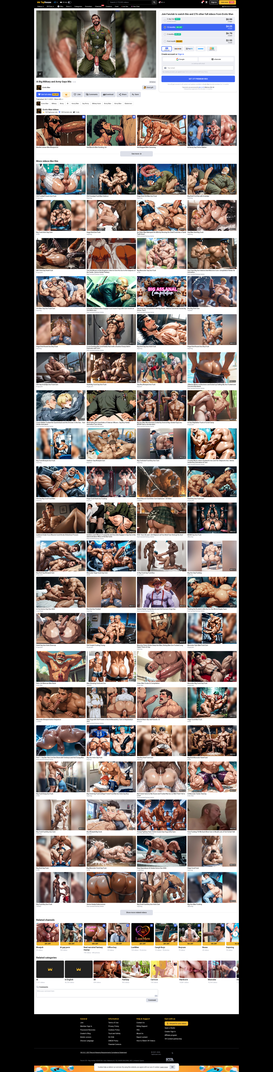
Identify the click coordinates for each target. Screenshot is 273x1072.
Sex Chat (136, 6)
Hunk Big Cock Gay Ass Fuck (96, 384)
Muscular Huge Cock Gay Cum (97, 573)
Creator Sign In (170, 1032)
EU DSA (111, 1037)
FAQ (138, 1030)
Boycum (139, 386)
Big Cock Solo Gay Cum (44, 232)
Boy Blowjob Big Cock (94, 832)
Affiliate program (171, 1035)
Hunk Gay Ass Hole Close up (46, 645)
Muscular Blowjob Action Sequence (48, 719)
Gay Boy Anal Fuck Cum (145, 757)
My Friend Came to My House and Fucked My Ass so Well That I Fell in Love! (161, 794)
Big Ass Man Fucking (194, 904)
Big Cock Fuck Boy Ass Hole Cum (148, 904)
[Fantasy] (136, 969)
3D (95, 979)
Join (81, 1023)
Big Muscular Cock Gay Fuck (96, 868)
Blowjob (139, 721)
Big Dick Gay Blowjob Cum (45, 573)
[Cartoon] (164, 969)
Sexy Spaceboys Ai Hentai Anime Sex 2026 (151, 868)
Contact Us (140, 1023)
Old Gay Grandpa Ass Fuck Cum (47, 384)
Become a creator (230, 6)
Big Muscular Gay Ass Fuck (146, 270)
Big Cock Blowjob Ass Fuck (45, 460)
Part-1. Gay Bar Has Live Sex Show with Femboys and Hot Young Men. (60, 757)
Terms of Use (113, 1023)
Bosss (205, 947)
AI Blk (38, 234)
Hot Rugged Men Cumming (146, 147)
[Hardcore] (193, 969)
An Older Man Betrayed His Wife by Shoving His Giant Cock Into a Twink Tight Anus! (161, 233)
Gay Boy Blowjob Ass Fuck (146, 384)
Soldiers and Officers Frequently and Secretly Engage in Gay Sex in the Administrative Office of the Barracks (111, 535)
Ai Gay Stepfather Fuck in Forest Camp (200, 422)
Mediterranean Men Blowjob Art (47, 147)
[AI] (50, 969)
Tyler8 (189, 834)
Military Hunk (96, 103)
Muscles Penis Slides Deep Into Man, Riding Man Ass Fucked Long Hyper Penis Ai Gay (160, 646)
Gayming (89, 198)
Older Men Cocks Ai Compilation (148, 683)
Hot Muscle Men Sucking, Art (97, 147)
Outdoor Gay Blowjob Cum (96, 460)
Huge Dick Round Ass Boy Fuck (47, 346)
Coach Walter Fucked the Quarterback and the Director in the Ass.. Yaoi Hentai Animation (60, 423)
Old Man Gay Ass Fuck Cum (45, 308)
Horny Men (75, 103)
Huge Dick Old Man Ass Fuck (147, 196)
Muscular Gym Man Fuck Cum (197, 645)
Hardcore (183, 979)
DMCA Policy (113, 1041)
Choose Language (87, 1041)
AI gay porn (39, 198)
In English (69, 979)
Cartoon (154, 979)
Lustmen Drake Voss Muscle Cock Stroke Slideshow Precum (57, 535)
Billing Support (141, 1026)
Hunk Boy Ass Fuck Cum (195, 498)
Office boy (190, 537)
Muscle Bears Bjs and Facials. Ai (148, 719)
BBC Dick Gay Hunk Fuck (44, 270)
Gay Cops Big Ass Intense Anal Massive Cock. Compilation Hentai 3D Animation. (211, 271)
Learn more (164, 1067)
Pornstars (88, 6)
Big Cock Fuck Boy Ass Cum (46, 832)
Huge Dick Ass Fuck (93, 232)
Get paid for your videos (177, 1023)
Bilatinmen (128, 103)
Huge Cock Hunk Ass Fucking (97, 498)
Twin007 (189, 310)
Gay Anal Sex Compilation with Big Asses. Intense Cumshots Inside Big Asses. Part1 (161, 309)
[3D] (107, 969)
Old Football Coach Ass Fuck (46, 196)
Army (62, 103)
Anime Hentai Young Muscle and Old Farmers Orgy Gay (156, 609)
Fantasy (125, 979)
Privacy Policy (204, 72)
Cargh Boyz (39, 611)
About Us (139, 1033)
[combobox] (130, 2)
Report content (141, 1037)
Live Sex (125, 6)
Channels (99, 6)
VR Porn (49, 6)
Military (54, 103)
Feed (116, 6)
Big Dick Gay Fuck (42, 868)
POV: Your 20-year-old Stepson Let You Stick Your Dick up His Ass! (160, 535)
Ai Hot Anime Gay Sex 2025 (45, 609)
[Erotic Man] (39, 87)
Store (68, 6)
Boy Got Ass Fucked (94, 609)
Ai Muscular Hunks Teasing (196, 794)
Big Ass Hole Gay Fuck (94, 757)
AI (67, 103)
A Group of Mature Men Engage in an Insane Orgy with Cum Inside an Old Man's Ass (110, 309)
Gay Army (85, 103)
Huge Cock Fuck (193, 868)
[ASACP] (170, 1060)
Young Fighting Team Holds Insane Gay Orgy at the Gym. (156, 832)
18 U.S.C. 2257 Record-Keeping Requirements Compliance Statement (103, 1052)
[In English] (79, 969)
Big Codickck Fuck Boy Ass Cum (148, 460)
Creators (109, 6)
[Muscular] (222, 969)
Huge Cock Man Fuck (194, 719)
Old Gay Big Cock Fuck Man (45, 498)
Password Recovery (87, 1030)
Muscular (212, 979)
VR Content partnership (173, 1039)
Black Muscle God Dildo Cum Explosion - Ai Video (154, 498)
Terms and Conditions (191, 72)
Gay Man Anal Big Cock (195, 232)
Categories (78, 6)
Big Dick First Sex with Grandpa (198, 196)
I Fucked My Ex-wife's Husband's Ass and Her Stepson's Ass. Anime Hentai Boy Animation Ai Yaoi (210, 461)
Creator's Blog (85, 1033)
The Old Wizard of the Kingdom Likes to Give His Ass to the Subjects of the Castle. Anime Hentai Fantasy (111, 271)
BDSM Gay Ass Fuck (194, 535)
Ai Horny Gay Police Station (196, 147)
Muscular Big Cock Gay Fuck (197, 683)
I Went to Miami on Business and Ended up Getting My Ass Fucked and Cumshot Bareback (211, 385)
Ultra (61, 6)
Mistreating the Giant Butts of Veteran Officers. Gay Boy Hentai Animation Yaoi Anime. (108, 423)
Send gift (150, 87)
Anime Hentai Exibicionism (96, 904)
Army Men (117, 103)
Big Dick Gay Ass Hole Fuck (146, 346)
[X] (172, 1053)
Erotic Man (46, 87)
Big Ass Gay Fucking (194, 573)
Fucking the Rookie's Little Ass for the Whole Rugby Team (207, 609)
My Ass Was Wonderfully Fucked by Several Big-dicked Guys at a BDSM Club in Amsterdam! (159, 423)
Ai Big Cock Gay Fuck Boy (146, 573)
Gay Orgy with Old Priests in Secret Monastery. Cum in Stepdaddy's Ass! (110, 720)
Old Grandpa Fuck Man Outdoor (98, 196)
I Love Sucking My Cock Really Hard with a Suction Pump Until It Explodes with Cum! (108, 347)
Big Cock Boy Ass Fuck (44, 904)
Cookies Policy (114, 1030)
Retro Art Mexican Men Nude (46, 683)
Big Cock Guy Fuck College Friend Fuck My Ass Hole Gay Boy (108, 794)
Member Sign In (86, 1026)
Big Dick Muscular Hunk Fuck (197, 757)
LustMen (139, 500)
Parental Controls (114, 1044)
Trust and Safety (114, 1033)
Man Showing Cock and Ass (96, 683)
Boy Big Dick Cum (193, 308)
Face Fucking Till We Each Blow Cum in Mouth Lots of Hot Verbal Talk (211, 832)
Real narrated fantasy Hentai (145, 236)
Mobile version (85, 1037)
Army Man (107, 103)
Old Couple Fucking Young (96, 645)
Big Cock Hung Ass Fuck (44, 794)
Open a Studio (170, 1028)
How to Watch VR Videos (145, 1041)
